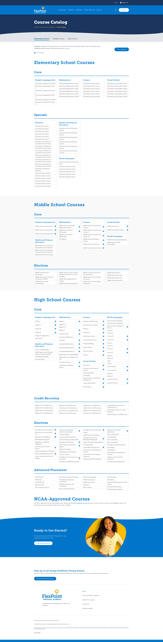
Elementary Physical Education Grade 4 (68, 143)
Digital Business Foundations (67, 452)
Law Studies (86, 375)
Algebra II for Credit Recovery (44, 413)
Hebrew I (110, 355)
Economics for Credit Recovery (68, 410)
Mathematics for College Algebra (69, 354)
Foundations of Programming (92, 430)
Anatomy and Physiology (90, 321)
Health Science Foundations (91, 435)
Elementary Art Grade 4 (42, 134)
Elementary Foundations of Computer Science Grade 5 (43, 160)
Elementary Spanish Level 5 (67, 177)
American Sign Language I (115, 321)
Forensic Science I (64, 454)
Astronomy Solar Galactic (90, 325)
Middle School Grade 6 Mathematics (66, 231)
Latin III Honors (111, 366)
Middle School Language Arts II (44, 230)
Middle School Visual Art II (115, 280)
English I (37, 321)
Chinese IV (110, 340)
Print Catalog (121, 49)
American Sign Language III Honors (115, 327)
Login (116, 2)
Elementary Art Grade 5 (42, 136)
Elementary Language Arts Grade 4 (45, 96)
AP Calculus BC (39, 485)
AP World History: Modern (115, 489)
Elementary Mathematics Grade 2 (69, 86)
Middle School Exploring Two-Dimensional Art (92, 273)
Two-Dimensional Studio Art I (116, 461)
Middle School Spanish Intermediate (114, 243)
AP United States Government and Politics (117, 483)
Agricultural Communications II (44, 430)
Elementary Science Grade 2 (91, 86)
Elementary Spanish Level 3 (67, 171)
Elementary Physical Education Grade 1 (68, 129)
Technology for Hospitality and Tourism (116, 453)
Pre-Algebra (62, 239)
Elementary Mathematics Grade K (69, 96)
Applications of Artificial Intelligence (42, 443)
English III (38, 328)
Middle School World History (115, 230)
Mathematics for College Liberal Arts (68, 358)
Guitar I (85, 432)
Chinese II (110, 333)
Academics (52, 27)
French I (109, 343)
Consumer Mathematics (66, 337)
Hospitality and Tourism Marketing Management (90, 438)
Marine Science (87, 347)
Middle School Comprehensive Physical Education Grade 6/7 (44, 246)
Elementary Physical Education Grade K (68, 152)
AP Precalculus (87, 487)
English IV (38, 332)
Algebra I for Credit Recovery (43, 405)
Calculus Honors (64, 334)
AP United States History (114, 487)
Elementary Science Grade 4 (91, 91)
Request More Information (44, 578)
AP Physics (86, 485)
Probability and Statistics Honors (66, 366)
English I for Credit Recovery (67, 413)
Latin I (109, 361)
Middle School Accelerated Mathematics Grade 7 (67, 226)
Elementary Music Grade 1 (43, 173)
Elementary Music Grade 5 (43, 183)
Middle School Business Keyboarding (42, 273)
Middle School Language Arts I (44, 226)
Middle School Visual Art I (114, 278)
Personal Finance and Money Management (91, 379)
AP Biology (38, 479)
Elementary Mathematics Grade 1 (69, 83)
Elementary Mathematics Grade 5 (69, 94)
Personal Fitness (40, 359)
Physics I (85, 355)
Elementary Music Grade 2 (43, 176)
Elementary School (41, 39)
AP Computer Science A (42, 487)
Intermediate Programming (91, 447)
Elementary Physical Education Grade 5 (68, 147)
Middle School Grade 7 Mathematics (66, 235)
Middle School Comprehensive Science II (92, 231)
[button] (62, 10)
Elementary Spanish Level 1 (67, 166)
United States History (89, 383)
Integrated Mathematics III (67, 351)
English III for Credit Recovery (92, 408)
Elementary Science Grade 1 (91, 83)
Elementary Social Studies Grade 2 (117, 86)
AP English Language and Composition (66, 480)
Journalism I (39, 338)
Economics (86, 365)
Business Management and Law (44, 453)
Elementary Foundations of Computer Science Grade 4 (43, 156)
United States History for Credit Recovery (116, 411)
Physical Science (88, 351)
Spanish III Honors (112, 379)
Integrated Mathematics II (66, 347)
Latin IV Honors (111, 370)
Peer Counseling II (112, 442)
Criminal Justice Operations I (67, 437)
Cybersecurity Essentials (66, 442)
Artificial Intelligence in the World (45, 451)
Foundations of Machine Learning (69, 461)
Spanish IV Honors (112, 383)
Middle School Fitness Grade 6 (44, 254)
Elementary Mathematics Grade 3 (69, 88)
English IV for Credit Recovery (92, 410)
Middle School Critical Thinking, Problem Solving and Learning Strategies (68, 274)
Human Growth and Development (93, 442)
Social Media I (111, 450)
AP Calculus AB (39, 482)
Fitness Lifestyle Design (42, 349)
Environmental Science (90, 340)
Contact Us (86, 604)
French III (110, 349)
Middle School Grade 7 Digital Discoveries (92, 282)
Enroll (123, 10)
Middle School (58, 39)
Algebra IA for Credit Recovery (44, 408)
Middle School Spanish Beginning (117, 239)
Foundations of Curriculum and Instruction (68, 458)
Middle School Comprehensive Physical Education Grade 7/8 (44, 251)
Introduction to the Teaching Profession (91, 455)
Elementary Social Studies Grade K (117, 96)
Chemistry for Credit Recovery (68, 408)
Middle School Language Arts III (44, 233)
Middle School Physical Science (92, 248)
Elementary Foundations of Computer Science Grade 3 (43, 151)
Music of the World (112, 434)
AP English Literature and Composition (66, 485)
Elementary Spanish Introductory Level (69, 163)
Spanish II (110, 376)
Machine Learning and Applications (113, 431)
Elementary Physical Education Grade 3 (68, 138)
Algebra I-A (62, 324)
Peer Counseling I (112, 439)
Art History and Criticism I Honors (42, 447)
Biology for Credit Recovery (67, 405)
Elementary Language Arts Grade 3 (45, 91)
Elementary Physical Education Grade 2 (68, 134)
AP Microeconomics (89, 482)
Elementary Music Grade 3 (43, 178)
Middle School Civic (113, 226)
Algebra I (61, 321)
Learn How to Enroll (42, 543)
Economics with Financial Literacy (90, 369)
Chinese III (110, 336)
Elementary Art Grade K (42, 139)
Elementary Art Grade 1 (42, 126)
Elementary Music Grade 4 (43, 181)
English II (38, 325)
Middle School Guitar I (113, 272)
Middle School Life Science (91, 244)
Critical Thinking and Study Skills (69, 439)
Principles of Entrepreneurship (116, 445)
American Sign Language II (115, 323)
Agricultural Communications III (44, 433)
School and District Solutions (91, 595)
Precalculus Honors (65, 362)
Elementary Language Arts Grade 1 (45, 83)
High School (72, 39)
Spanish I (110, 373)
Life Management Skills (42, 356)
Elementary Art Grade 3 (42, 131)
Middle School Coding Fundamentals (41, 282)
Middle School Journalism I (115, 275)
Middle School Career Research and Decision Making (44, 278)
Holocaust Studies (88, 373)
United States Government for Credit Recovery (116, 406)
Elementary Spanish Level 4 (67, 174)
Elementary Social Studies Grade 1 (117, 83)
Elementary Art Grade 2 (42, 129)
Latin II (109, 363)
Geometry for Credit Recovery (92, 413)
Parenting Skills (111, 437)
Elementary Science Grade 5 (91, 94)
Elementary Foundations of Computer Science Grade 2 (43, 147)
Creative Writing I (64, 434)
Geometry (62, 340)
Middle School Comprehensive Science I (92, 226)
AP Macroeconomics (89, 479)
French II (109, 345)
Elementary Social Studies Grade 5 (117, 94)
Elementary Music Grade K (43, 186)
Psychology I (111, 447)
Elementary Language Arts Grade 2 (45, 87)
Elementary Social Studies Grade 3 (117, 88)
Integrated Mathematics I (66, 344)
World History (87, 387)
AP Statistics (110, 479)
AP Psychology (111, 477)
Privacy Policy (37, 632)
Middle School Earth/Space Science (91, 240)
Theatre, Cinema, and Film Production (115, 458)
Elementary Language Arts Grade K (45, 103)
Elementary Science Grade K (91, 96)
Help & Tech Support (89, 600)
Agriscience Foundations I (42, 437)
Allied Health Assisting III (42, 439)
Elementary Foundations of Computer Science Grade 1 (43, 142)
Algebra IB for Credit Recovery (44, 410)
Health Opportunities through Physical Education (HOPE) (44, 353)
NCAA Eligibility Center (80, 503)
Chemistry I (86, 332)
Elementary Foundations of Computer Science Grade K (43, 165)
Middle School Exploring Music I (68, 283)
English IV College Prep (42, 335)
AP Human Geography (89, 477)
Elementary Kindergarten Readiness (42, 169)
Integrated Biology (88, 343)
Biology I (85, 328)
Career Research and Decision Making (44, 457)
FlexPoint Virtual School (41, 27)
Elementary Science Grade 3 (91, 88)
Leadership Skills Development (92, 459)
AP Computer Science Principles (68, 477)
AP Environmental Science (67, 488)
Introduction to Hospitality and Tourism (92, 451)
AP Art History (39, 477)
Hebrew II (110, 358)
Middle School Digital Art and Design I (67, 280)
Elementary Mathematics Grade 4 (69, 91)
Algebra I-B (62, 327)
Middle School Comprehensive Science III (92, 235)
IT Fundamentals (88, 445)
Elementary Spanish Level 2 (67, 169)
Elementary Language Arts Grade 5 (45, 99)
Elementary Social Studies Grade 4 (117, 91)
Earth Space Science (89, 336)
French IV (110, 352)
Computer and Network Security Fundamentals (66, 431)
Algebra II (62, 330)
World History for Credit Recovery (117, 414)
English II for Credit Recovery (92, 405)
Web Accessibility (88, 608)
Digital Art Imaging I (65, 449)
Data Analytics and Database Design (67, 445)
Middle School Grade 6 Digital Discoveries (92, 278)
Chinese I (110, 330)
